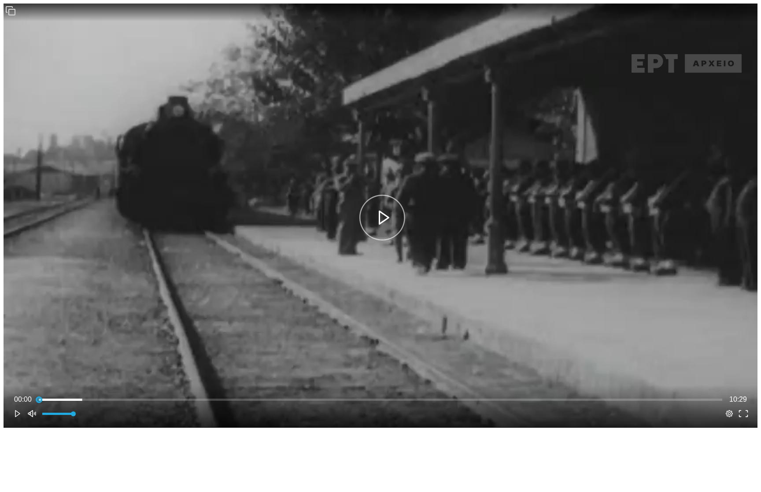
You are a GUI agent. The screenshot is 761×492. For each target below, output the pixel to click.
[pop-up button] (729, 414)
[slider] (380, 399)
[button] (11, 11)
